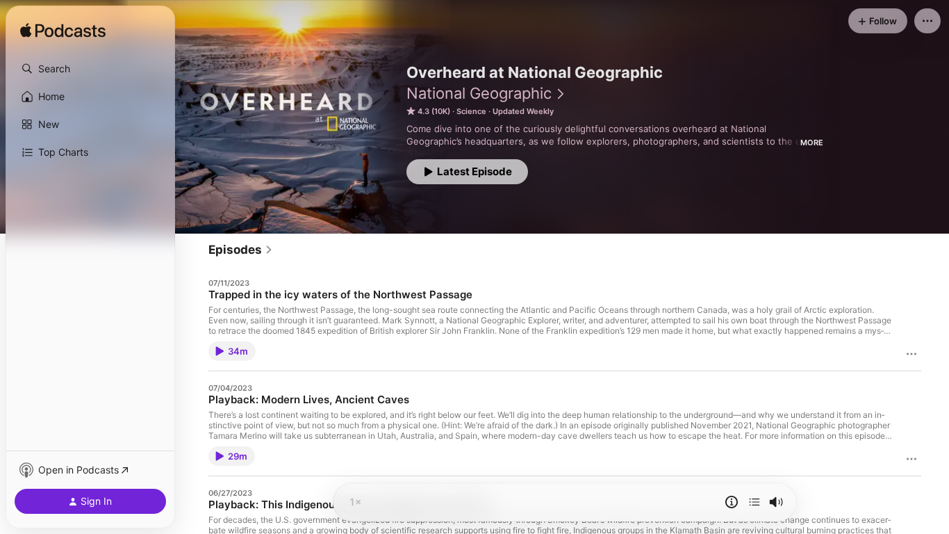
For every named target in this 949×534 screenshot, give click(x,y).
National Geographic (479, 93)
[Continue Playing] (754, 502)
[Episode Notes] (731, 502)
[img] (63, 31)
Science (471, 111)
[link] (240, 249)
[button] (90, 69)
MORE (811, 142)
